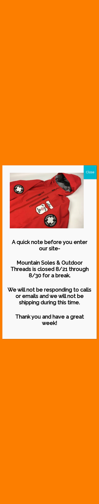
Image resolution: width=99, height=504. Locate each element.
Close (90, 172)
